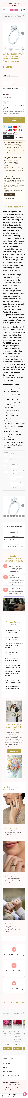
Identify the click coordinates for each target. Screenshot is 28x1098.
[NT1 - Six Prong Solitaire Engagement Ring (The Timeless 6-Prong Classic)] (17, 1024)
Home (4, 15)
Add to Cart (7, 1048)
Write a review (14, 532)
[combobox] (7, 1044)
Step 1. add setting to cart (14, 120)
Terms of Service (9, 1089)
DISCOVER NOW (14, 751)
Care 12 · (9, 194)
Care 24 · (9, 198)
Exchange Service (18, 1087)
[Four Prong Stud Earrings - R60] (7, 1024)
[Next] (22, 33)
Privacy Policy (16, 1084)
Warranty (9, 1084)
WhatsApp (6, 151)
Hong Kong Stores (12, 3)
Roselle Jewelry (21, 1082)
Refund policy (19, 1089)
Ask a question (14, 536)
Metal (4, 71)
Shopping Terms (8, 1087)
